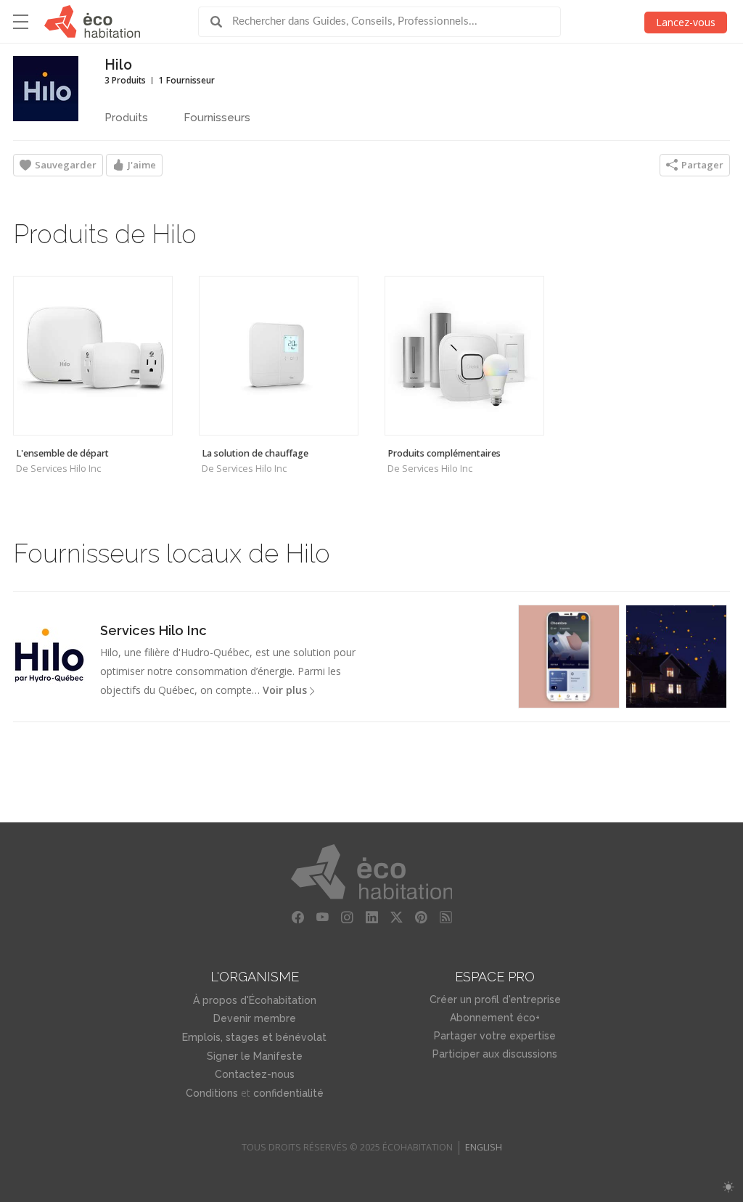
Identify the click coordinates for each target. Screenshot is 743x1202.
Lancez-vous (685, 22)
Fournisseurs (217, 117)
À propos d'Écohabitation (254, 1000)
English (483, 1147)
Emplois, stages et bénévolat (254, 1037)
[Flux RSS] (445, 917)
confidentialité (288, 1093)
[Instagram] (347, 917)
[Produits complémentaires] (464, 356)
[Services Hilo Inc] (49, 655)
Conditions (212, 1093)
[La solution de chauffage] (278, 356)
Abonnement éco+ (495, 1017)
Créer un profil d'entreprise (495, 999)
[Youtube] (322, 917)
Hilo (118, 65)
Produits (126, 117)
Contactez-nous (255, 1074)
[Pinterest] (421, 917)
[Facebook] (297, 917)
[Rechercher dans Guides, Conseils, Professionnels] (221, 21)
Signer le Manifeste (255, 1056)
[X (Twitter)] (396, 917)
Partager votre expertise (495, 1036)
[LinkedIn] (371, 917)
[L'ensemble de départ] (93, 356)
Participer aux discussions (494, 1054)
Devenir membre (254, 1018)
